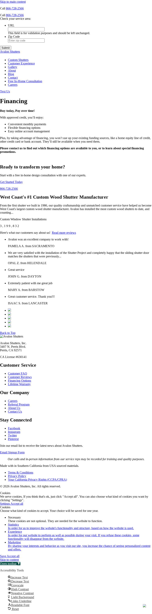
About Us (14, 408)
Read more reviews (64, 232)
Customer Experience (21, 63)
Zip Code (14, 36)
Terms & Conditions (20, 472)
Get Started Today (11, 182)
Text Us (5, 91)
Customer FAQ (17, 373)
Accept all (16, 503)
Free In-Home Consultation (25, 81)
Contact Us (15, 411)
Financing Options (19, 380)
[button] (10, 563)
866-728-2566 (15, 8)
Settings (5, 503)
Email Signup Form (12, 452)
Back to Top (7, 333)
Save (3, 556)
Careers (12, 84)
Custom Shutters (18, 60)
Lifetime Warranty (19, 384)
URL (11, 25)
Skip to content (9, 559)
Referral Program (18, 404)
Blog (11, 74)
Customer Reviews (20, 377)
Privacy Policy (17, 476)
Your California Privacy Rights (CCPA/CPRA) (37, 479)
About (12, 70)
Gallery (12, 67)
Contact (13, 77)
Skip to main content (13, 1)
